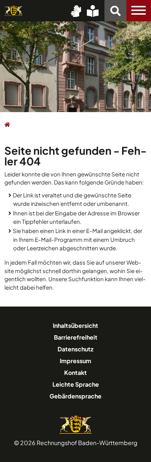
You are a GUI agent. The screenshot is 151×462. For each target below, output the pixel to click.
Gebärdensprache (75, 396)
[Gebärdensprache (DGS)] (76, 10)
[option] (75, 66)
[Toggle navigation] (138, 10)
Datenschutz (75, 349)
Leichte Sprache (75, 384)
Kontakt (75, 372)
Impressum (75, 361)
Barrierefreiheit (75, 337)
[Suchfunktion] (115, 10)
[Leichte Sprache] (93, 10)
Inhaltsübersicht (75, 325)
